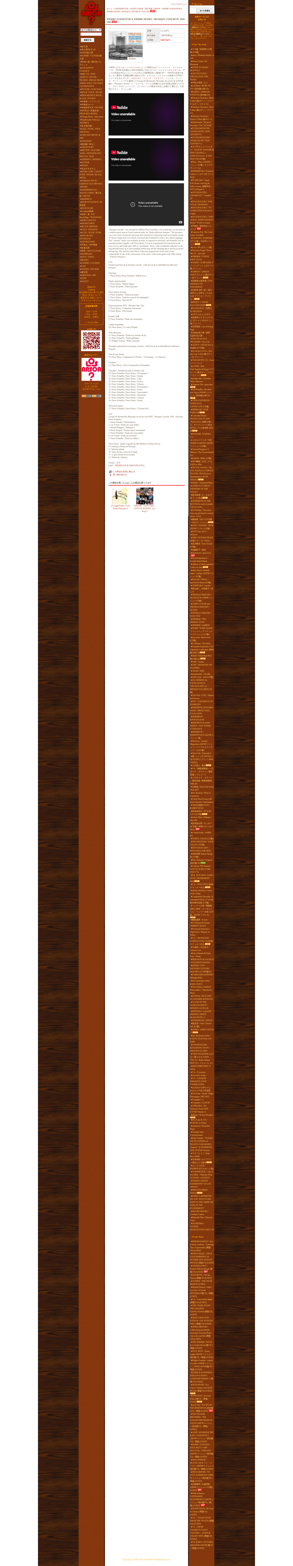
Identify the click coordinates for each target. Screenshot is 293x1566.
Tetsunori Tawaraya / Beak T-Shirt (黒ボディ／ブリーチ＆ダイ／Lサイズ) (201, 101)
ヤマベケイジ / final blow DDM (199, 1155)
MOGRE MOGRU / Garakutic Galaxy (199, 1213)
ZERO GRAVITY (89, 220)
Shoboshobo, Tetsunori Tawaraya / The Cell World (200, 124)
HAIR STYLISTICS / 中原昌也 (91, 203)
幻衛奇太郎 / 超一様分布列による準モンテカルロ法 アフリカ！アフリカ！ (201, 294)
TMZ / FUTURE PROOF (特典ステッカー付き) (201, 539)
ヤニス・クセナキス (132, 78)
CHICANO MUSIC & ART (90, 136)
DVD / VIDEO (88, 257)
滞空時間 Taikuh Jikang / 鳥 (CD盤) (201, 855)
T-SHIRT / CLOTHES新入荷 (91, 57)
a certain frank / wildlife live (200, 834)
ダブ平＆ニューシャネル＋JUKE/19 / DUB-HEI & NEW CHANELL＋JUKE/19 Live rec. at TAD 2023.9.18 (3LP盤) (202, 153)
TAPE (84, 278)
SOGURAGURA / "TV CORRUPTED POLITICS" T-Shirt (201, 210)
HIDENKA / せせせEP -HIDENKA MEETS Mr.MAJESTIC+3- (201, 1014)
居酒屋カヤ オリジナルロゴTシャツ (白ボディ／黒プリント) (201, 320)
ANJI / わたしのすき (201, 314)
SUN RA (85, 132)
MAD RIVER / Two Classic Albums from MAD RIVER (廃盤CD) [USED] (201, 1388)
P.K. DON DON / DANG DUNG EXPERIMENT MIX (201, 878)
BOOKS (85, 260)
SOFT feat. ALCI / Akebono (198, 533)
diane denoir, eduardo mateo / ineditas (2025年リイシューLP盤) (202, 573)
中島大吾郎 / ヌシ (200, 82)
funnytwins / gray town (201, 553)
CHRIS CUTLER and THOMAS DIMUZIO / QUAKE (200, 607)
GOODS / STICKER (90, 269)
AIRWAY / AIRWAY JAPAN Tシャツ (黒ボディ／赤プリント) (202, 275)
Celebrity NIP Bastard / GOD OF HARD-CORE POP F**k (200, 869)
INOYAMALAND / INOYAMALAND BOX (200, 849)
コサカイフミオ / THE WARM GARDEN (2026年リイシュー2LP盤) (201, 443)
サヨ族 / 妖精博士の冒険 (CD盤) (201, 50)
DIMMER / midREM (201, 625)
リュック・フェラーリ (153, 78)
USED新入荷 (87, 52)
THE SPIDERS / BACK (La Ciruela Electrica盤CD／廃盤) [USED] (201, 1345)
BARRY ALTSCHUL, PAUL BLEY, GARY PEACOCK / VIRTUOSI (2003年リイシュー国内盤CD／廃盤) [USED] (201, 1450)
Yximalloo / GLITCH (201, 1103)
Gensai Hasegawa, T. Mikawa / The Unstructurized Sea (202, 452)
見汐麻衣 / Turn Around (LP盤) (201, 545)
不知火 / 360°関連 (89, 245)
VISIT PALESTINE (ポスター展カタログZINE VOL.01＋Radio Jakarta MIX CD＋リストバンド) (202, 1058)
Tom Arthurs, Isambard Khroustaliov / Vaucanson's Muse (201, 990)
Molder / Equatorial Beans (202, 483)
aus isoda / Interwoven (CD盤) (200, 639)
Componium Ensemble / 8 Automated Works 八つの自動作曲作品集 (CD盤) (201, 899)
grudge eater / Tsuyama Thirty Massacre (200, 380)
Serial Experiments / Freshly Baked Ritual (199, 559)
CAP (84, 266)
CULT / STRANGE (90, 229)
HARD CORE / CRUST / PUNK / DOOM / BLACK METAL (91, 174)
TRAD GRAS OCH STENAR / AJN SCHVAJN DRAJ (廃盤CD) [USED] (201, 1320)
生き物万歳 (87, 126)
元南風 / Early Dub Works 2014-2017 (202, 788)
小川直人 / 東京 (199, 765)
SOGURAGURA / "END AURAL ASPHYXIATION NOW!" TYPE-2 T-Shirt (201, 220)
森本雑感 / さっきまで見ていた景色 (201, 496)
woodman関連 (88, 211)
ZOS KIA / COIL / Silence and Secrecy (202, 697)
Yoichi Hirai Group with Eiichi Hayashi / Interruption (201, 800)
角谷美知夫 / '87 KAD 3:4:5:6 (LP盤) (200, 812)
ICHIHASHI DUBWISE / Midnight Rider (202, 976)
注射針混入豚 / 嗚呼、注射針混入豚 (201, 334)
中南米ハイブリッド (91, 101)
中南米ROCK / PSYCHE (92, 107)
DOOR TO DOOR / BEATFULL (199, 69)
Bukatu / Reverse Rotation (202, 1115)
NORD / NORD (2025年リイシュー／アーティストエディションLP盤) (201, 631)
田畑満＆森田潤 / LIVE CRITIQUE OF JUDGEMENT (201, 284)
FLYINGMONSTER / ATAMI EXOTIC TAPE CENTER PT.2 (200, 140)
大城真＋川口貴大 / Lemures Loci (199, 948)
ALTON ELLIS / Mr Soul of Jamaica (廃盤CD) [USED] (201, 1511)
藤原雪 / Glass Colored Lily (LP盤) (200, 1025)
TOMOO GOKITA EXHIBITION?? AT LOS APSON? (200, 1184)
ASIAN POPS (88, 147)
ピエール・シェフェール (128, 67)
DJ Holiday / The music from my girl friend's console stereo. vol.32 (201, 513)
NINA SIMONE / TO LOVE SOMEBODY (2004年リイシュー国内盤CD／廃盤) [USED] (201, 1476)
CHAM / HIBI (198, 671)
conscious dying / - (199, 1075)
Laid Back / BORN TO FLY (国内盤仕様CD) (200, 87)
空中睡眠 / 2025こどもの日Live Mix (201, 463)
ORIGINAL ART (89, 275)
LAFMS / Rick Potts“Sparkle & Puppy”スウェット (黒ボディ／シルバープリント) (202, 371)
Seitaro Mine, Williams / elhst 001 (201, 819)
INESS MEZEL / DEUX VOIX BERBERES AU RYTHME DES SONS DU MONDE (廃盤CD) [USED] (202, 1258)
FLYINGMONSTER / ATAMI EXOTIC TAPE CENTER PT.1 (200, 131)
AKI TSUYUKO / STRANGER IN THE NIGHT (199, 76)
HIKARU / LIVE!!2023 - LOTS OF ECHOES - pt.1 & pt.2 (144, 508)
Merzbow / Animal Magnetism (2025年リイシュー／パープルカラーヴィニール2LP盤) (201, 745)
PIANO (85, 165)
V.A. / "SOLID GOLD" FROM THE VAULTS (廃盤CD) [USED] (202, 1521)
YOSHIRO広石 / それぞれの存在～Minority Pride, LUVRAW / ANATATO (201, 1174)
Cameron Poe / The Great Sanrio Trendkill (201, 233)
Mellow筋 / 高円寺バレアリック (91, 63)
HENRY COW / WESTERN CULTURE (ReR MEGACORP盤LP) (200, 968)
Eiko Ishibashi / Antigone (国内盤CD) (201, 861)
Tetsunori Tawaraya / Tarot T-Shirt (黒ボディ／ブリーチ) (201, 110)
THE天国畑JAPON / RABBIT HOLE (200, 806)
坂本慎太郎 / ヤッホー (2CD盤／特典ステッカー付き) (201, 826)
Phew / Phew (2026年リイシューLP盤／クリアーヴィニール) (201, 165)
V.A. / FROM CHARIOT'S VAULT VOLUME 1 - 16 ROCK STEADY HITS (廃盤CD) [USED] (201, 1533)
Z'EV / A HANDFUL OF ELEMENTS (201, 703)
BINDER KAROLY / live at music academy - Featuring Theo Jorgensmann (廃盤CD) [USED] (201, 1246)
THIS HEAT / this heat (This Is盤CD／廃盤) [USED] (200, 1399)
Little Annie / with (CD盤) (202, 677)
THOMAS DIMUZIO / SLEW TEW (200, 614)
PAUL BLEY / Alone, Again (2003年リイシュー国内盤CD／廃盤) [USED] (201, 1354)
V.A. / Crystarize (199, 1072)
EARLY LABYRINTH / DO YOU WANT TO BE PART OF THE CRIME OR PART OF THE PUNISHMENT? (201, 1202)
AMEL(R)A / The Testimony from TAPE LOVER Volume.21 (199, 1109)
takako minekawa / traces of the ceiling (201, 892)
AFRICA (85, 123)
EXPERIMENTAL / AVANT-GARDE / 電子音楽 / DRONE (90, 193)
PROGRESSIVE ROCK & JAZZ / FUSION (91, 97)
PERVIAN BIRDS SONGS (199, 1191)
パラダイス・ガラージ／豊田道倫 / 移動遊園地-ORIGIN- (201, 780)
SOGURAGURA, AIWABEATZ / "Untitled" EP (200, 195)
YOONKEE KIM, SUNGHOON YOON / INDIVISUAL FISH (200, 1048)
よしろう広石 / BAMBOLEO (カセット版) (202, 1167)
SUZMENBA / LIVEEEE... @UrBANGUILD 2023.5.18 (202, 1226)
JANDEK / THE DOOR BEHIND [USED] (201, 1282)
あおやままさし (89, 168)
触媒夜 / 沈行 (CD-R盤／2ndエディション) (201, 521)
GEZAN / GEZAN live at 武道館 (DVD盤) (201, 346)
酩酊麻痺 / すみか (200, 920)
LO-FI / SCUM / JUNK (91, 232)
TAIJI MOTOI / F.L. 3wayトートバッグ (202, 361)
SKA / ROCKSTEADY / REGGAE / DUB (91, 155)
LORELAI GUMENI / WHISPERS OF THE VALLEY (200, 489)
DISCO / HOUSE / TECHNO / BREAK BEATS (91, 78)
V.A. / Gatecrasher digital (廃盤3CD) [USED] (201, 1301)
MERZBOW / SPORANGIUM (197, 718)
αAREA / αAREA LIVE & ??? (202, 1031)
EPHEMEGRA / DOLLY (202, 1020)
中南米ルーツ (88, 104)
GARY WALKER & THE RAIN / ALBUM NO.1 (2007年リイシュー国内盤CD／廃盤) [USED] (201, 1437)
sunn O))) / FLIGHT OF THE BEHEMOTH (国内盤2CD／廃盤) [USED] (201, 1408)
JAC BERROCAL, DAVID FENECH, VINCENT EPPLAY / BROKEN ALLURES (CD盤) (201, 686)
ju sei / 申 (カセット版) (202, 247)
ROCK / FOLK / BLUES (92, 92)
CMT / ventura (198, 662)
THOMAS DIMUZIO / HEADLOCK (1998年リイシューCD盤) (201, 598)
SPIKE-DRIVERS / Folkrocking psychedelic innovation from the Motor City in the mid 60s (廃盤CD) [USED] (200, 1333)
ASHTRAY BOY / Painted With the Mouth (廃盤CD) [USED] (201, 1269)
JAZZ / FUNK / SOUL (91, 129)
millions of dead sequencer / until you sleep (201, 565)
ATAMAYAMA (88, 242)
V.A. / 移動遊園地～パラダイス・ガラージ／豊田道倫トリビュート (202, 771)
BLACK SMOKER (90, 226)
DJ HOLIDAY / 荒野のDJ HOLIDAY (201, 310)
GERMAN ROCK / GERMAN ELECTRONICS (91, 182)
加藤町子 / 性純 (199, 550)
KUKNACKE (87, 208)
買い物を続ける (120, 474)
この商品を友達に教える (124, 471)
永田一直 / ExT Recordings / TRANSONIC (91, 216)
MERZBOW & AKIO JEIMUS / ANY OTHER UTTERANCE (200, 726)
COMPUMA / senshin (201, 585)
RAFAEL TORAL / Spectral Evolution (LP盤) (200, 581)
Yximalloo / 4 (197, 1099)
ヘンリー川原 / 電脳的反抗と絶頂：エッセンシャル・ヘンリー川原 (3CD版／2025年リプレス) (201, 910)
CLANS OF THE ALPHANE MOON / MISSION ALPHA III (199, 1005)
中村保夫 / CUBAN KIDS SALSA (199, 258)
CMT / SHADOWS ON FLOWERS (201, 666)
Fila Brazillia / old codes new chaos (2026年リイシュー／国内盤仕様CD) (201, 392)
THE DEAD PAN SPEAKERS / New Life (200, 340)
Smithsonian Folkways (91, 120)
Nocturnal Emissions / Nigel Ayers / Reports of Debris (200, 932)
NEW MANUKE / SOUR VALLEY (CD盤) (201, 843)
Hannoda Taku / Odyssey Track (201, 1219)
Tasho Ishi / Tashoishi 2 (201, 753)
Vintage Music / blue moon (92, 117)
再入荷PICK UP (89, 49)
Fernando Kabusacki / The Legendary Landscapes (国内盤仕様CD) (202, 649)
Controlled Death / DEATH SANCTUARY (200, 417)
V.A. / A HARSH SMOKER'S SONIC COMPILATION (198, 1081)
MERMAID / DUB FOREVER (199, 411)
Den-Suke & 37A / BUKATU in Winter (198, 1121)
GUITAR (85, 162)
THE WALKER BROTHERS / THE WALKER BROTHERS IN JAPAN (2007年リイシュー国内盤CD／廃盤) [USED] (201, 1421)
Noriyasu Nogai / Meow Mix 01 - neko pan (201, 252)
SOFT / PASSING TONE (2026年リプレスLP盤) (201, 527)
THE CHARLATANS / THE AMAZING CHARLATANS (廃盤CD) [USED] (201, 1310)
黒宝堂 (85, 272)
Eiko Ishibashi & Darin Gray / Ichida (200, 955)
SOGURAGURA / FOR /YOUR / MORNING (201, 203)
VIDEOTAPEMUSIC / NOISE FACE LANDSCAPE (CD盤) (200, 403)
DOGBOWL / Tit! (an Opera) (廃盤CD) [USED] (201, 1276)
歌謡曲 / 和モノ (88, 144)
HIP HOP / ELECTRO (91, 150)
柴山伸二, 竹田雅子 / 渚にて (201, 590)
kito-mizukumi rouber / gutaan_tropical (200, 982)
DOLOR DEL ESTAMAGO (86, 237)
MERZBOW (87, 199)
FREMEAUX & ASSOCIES (127, 465)
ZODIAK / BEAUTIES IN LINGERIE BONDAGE (201, 997)
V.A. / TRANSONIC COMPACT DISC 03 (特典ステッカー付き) (201, 941)
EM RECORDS (88, 223)
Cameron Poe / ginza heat (202, 384)
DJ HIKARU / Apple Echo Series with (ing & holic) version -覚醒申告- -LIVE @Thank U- (201, 185)
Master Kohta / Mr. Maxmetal (199, 63)
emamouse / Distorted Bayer (200, 1127)
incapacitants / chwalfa (201, 674)
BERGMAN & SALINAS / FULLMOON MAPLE (202, 961)
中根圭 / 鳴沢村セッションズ (201, 227)
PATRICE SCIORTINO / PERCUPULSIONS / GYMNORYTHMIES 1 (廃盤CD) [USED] (201, 1377)
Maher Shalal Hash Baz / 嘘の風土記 (201, 657)
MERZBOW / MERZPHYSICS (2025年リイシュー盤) (202, 735)
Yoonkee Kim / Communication (197, 1133)
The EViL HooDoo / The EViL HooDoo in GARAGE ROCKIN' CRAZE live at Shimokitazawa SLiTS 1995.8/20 (201, 473)
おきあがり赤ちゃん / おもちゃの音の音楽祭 (200, 1089)
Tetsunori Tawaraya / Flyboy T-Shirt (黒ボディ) (201, 117)
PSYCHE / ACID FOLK (92, 89)
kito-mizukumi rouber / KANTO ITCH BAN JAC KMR (201, 1038)
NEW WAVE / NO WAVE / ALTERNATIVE (91, 84)
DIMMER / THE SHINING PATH (198, 620)
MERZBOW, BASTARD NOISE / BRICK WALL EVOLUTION (201, 710)
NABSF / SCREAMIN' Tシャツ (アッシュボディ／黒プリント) (202, 265)
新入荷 (85, 46)
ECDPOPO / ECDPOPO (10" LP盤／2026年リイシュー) (201, 241)
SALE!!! (85, 281)
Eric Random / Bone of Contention (200, 794)
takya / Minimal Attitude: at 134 (202, 56)
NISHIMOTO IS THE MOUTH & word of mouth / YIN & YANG (201, 504)
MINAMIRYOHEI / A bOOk (200, 1067)
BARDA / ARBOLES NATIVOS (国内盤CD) (200, 93)
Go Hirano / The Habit (201, 643)
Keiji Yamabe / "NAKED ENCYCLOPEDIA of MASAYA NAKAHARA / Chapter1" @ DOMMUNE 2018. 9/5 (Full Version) (201, 1144)
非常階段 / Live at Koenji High (201, 328)
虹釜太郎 (86, 248)
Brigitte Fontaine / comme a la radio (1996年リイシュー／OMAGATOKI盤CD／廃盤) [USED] (202, 1365)
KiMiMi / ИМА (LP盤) (202, 458)
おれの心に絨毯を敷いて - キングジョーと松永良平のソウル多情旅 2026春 (201, 426)
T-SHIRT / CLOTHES (91, 263)
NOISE (85, 187)
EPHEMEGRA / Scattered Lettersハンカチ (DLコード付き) (202, 174)
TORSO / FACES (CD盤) (202, 838)
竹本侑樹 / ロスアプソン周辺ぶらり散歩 (201, 1161)
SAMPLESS (87, 254)
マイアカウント (179, 4)
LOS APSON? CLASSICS (87, 69)
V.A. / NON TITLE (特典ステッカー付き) (201, 886)
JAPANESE (87, 141)
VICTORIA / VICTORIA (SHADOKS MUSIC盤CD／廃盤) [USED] (201, 1545)
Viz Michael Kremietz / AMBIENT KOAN (200, 924)
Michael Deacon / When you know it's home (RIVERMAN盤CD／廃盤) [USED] (201, 1292)
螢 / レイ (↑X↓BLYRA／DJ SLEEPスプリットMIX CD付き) (201, 759)
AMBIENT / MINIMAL (92, 159)
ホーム (109, 9)
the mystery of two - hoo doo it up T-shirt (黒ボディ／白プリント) (201, 354)
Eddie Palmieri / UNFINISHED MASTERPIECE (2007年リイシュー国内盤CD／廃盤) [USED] (201, 1499)
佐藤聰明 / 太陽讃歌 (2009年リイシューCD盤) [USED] (201, 1487)
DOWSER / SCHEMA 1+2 (200, 435)
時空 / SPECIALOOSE (91, 251)
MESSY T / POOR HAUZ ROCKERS (199, 303)
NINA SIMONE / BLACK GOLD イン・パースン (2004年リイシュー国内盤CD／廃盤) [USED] (202, 1464)
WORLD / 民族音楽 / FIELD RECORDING (90, 112)
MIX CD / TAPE (88, 74)
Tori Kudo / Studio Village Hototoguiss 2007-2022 (201, 1095)
